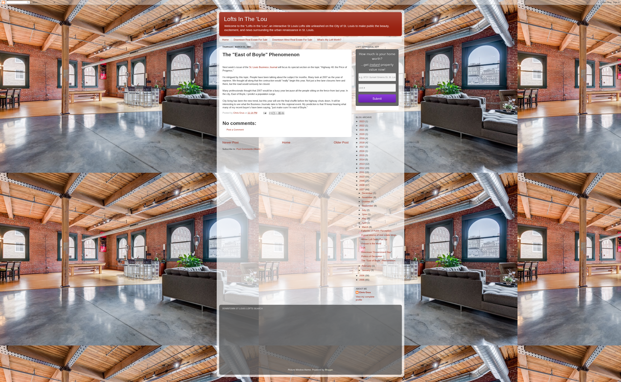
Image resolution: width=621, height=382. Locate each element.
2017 (362, 147)
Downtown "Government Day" (376, 252)
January (366, 270)
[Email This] (270, 113)
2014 (362, 159)
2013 (362, 164)
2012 (362, 168)
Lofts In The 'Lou (245, 19)
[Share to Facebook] (279, 113)
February (367, 266)
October (366, 201)
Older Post (341, 142)
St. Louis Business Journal (263, 67)
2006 (362, 275)
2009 (362, 181)
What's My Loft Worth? (329, 39)
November (367, 197)
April (364, 223)
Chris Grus (365, 292)
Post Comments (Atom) (248, 149)
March (365, 227)
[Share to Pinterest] (282, 113)
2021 (362, 130)
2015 (362, 155)
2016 (362, 151)
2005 (362, 280)
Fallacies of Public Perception (376, 231)
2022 (362, 125)
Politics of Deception (371, 256)
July (364, 210)
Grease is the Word (371, 243)
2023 (362, 121)
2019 (362, 138)
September (368, 206)
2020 (362, 134)
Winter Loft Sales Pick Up (374, 239)
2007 (362, 189)
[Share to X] (276, 113)
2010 (362, 176)
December (367, 193)
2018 (362, 142)
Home (225, 39)
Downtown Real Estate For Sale (250, 39)
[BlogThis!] (273, 113)
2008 (362, 185)
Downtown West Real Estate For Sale (292, 39)
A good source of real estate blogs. (379, 235)
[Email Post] (264, 113)
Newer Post (230, 142)
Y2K (363, 248)
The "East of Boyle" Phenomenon (378, 260)
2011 (362, 172)
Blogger (329, 370)
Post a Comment (235, 129)
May (364, 218)
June (365, 214)
